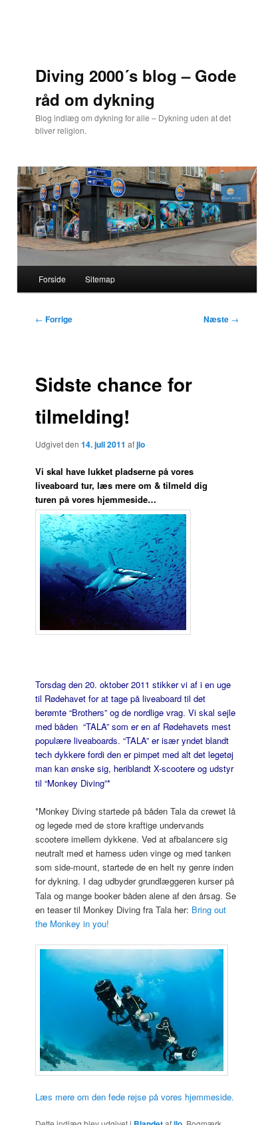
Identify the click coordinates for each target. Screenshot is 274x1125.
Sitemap (100, 278)
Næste (221, 319)
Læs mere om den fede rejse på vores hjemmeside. (134, 1096)
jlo (140, 444)
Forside (52, 278)
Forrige (53, 319)
